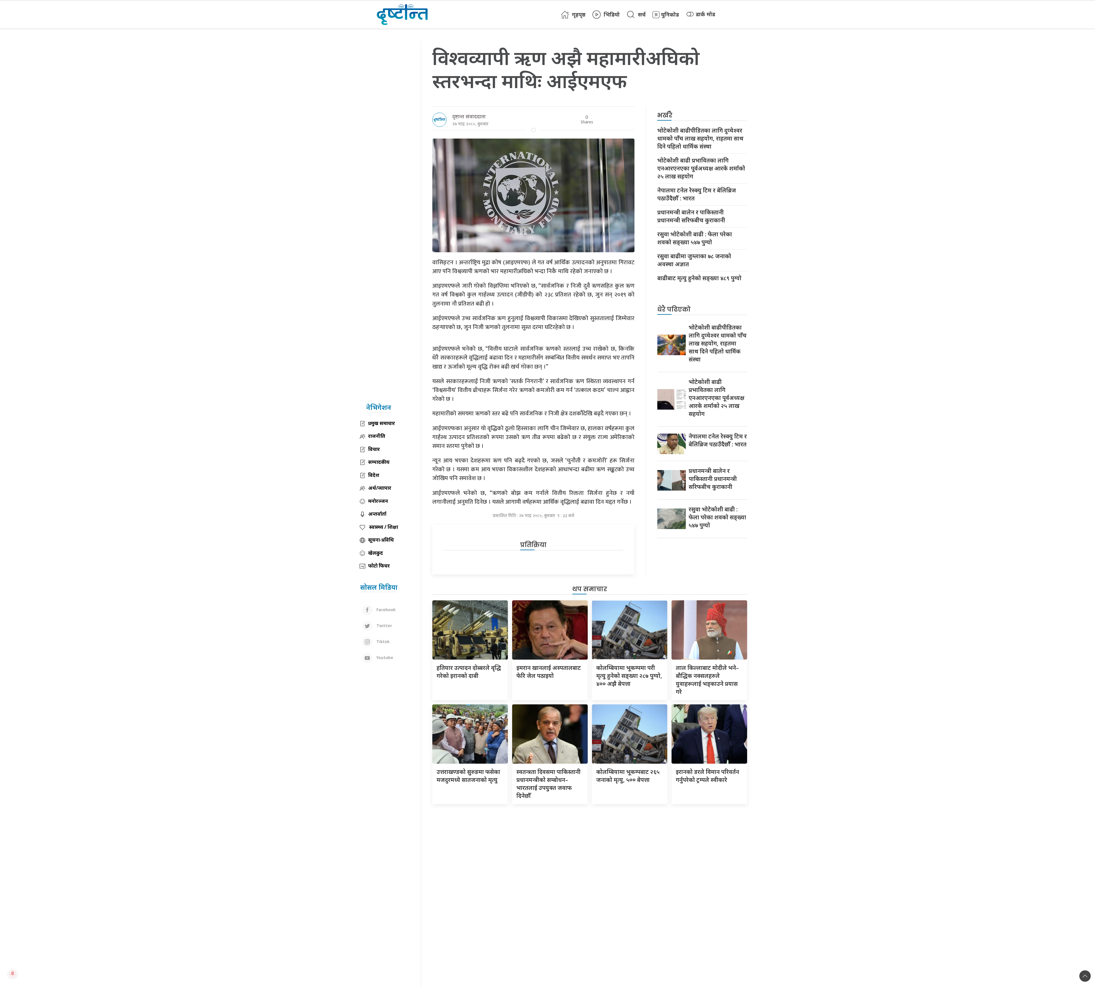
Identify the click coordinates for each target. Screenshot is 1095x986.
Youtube (384, 657)
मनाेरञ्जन (378, 501)
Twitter (383, 625)
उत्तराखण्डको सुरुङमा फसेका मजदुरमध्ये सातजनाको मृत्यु (468, 776)
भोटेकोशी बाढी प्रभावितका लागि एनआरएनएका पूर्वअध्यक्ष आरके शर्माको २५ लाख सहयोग (701, 168)
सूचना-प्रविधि (381, 539)
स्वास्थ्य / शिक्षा (383, 527)
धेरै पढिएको (674, 309)
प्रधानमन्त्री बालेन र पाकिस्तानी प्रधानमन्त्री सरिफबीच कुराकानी (691, 216)
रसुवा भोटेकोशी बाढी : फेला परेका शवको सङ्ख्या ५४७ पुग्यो (694, 238)
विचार (374, 449)
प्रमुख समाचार (381, 423)
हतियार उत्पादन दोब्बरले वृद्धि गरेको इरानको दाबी (469, 672)
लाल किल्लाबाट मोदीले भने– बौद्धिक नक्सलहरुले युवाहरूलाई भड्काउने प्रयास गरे (707, 680)
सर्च (642, 14)
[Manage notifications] (12, 973)
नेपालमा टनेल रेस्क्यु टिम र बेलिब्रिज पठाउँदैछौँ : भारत (696, 194)
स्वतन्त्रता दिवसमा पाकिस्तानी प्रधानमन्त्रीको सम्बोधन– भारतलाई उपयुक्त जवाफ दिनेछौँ (548, 784)
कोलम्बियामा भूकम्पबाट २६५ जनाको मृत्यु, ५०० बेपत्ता (628, 776)
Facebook (385, 609)
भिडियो (612, 14)
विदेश (373, 475)
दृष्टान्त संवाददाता (469, 116)
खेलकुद (375, 553)
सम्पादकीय (379, 462)
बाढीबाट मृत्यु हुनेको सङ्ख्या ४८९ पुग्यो (699, 278)
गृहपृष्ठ (578, 14)
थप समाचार (589, 589)
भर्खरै (664, 115)
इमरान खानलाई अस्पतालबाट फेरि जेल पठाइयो (548, 672)
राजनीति (376, 436)
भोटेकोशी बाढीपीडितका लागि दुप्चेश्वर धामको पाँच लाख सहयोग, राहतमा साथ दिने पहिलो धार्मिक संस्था (700, 138)
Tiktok (382, 641)
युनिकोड (670, 14)
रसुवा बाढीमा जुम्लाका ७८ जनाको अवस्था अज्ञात (694, 260)
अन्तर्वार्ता (377, 514)
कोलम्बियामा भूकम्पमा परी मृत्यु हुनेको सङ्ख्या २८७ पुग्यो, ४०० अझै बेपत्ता (629, 676)
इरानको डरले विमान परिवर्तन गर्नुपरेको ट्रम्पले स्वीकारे (707, 776)
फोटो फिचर (379, 565)
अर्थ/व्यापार (379, 488)
